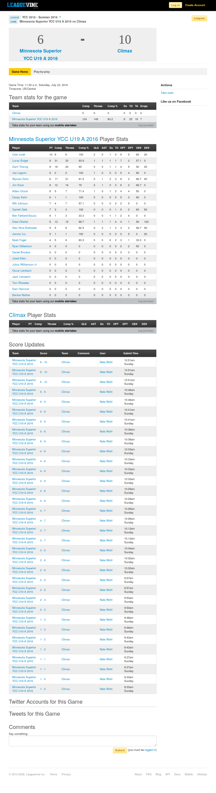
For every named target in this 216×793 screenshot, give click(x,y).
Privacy (66, 774)
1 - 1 (43, 659)
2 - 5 (43, 580)
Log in (175, 5)
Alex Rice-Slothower (24, 228)
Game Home (20, 72)
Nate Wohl (106, 362)
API (167, 774)
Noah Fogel (19, 240)
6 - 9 (43, 392)
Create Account (195, 5)
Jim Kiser (18, 185)
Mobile (189, 774)
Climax (124, 50)
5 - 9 (43, 411)
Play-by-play (42, 72)
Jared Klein (19, 258)
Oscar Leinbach (21, 270)
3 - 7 (43, 530)
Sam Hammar (20, 289)
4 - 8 (43, 451)
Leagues (199, 18)
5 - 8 (43, 431)
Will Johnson (20, 203)
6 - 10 (43, 362)
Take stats (167, 93)
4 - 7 (43, 511)
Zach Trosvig (20, 167)
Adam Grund (20, 191)
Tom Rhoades (20, 283)
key (140, 125)
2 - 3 (43, 610)
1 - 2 (43, 639)
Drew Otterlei (20, 222)
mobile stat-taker (66, 125)
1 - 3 (43, 619)
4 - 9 (43, 471)
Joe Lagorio (19, 173)
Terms (53, 774)
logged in (150, 750)
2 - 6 (43, 560)
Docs (177, 774)
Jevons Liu (19, 234)
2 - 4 (43, 600)
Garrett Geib (19, 209)
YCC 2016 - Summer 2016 (40, 17)
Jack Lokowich (21, 277)
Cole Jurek (18, 154)
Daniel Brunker (21, 252)
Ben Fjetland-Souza (24, 215)
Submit (120, 750)
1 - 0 (43, 679)
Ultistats (202, 774)
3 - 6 (43, 550)
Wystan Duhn (20, 179)
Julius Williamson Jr (24, 264)
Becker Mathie (21, 295)
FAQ (148, 774)
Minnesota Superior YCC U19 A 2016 (34, 119)
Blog (158, 774)
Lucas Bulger (20, 160)
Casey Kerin (19, 197)
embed (149, 125)
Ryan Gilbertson (22, 246)
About (138, 774)
